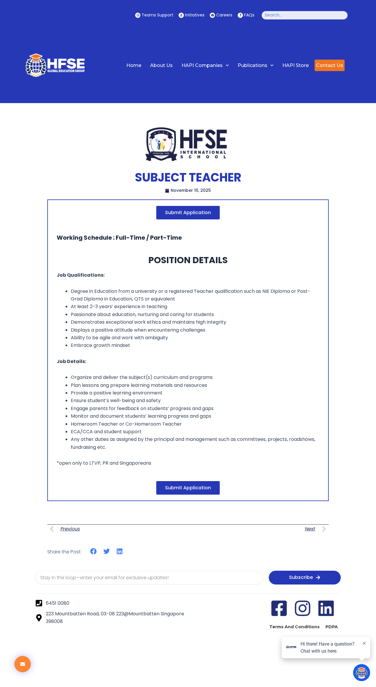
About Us (161, 65)
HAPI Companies (202, 65)
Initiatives (194, 15)
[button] (93, 551)
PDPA (331, 626)
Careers (224, 15)
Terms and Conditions (294, 626)
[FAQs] (240, 15)
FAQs (249, 15)
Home (133, 65)
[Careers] (212, 15)
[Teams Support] (137, 15)
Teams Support (157, 15)
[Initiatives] (181, 15)
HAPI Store (295, 65)
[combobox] (304, 15)
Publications (252, 65)
